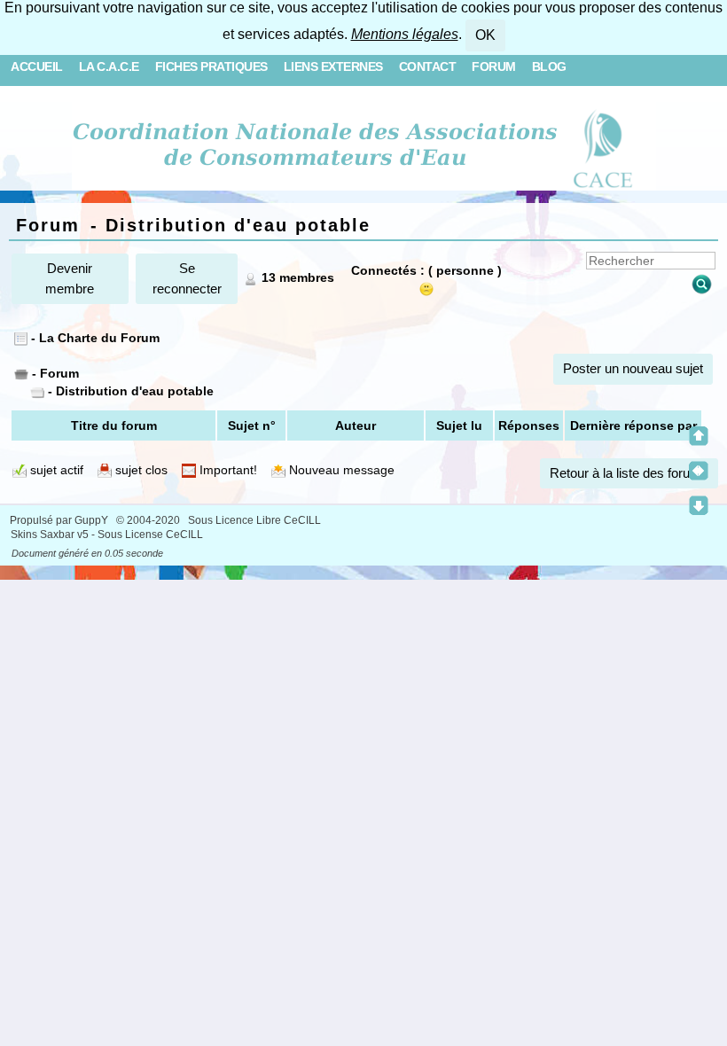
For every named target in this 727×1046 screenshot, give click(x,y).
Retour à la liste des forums (629, 472)
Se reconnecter (187, 278)
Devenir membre (69, 278)
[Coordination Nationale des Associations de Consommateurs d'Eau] (364, 145)
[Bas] (698, 505)
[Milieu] (698, 470)
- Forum (53, 373)
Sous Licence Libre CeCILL (256, 520)
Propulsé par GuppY (60, 520)
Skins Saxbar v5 (50, 534)
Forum (48, 225)
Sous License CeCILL (150, 534)
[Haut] (698, 436)
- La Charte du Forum (93, 338)
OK (485, 35)
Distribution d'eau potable (135, 391)
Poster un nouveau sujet (633, 368)
